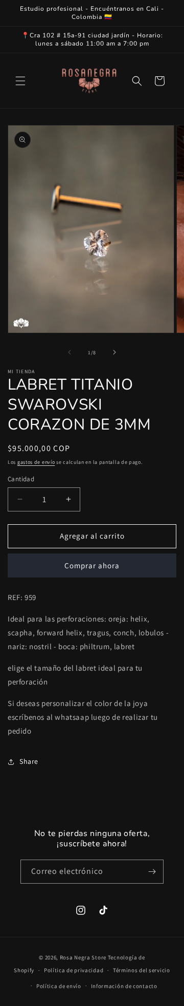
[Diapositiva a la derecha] (114, 352)
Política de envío (58, 986)
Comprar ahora (92, 565)
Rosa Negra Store (83, 957)
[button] (20, 81)
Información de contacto (124, 986)
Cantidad (21, 479)
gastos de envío (36, 462)
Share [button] (28, 761)
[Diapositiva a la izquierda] (69, 352)
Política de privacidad (73, 970)
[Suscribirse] (152, 872)
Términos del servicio (141, 970)
